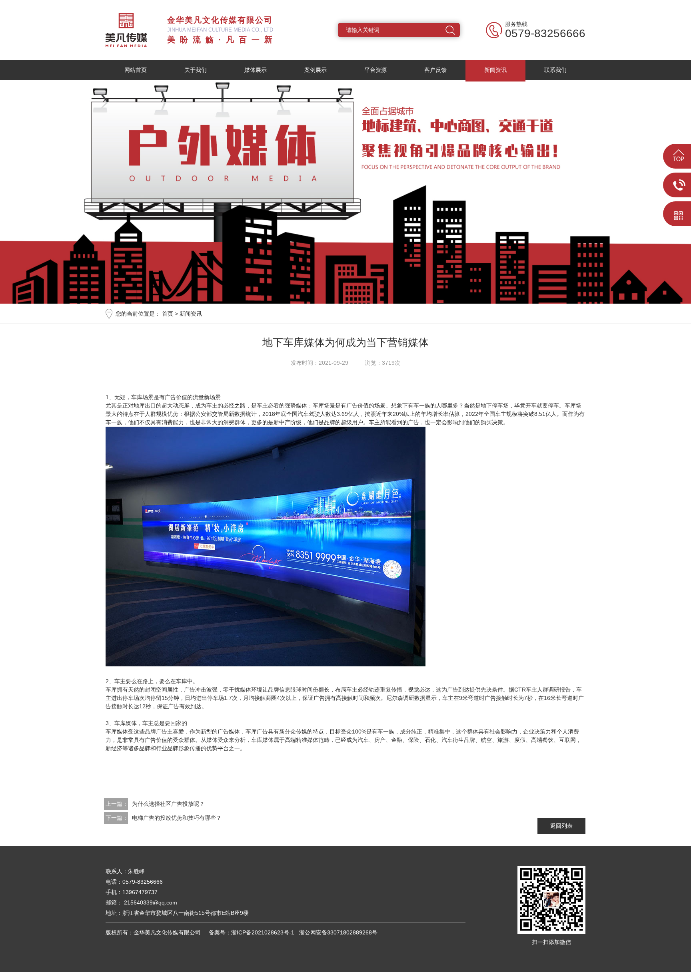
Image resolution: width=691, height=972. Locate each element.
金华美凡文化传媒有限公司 (126, 30)
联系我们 (555, 70)
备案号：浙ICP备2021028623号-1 (250, 932)
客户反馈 (435, 70)
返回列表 (561, 826)
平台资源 (375, 70)
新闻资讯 (495, 70)
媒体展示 (255, 70)
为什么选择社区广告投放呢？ (168, 804)
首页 (167, 313)
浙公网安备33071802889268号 (336, 932)
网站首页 (135, 70)
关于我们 (195, 70)
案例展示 (315, 70)
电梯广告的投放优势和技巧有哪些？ (177, 818)
